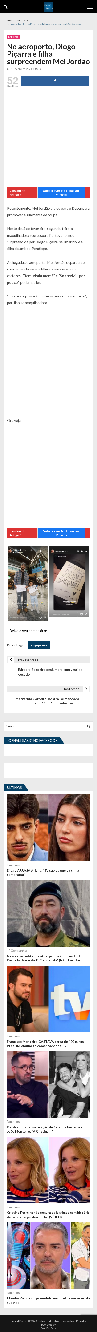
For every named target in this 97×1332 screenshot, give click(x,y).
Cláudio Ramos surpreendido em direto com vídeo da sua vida (48, 1300)
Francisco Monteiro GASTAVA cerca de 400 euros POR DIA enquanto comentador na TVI (45, 1044)
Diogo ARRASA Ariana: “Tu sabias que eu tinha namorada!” (43, 872)
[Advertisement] (48, 138)
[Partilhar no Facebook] (55, 81)
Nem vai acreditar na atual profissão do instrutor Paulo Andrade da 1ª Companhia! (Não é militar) (45, 958)
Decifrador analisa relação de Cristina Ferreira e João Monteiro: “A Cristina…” (44, 1129)
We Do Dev (48, 1328)
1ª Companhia (17, 951)
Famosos (13, 37)
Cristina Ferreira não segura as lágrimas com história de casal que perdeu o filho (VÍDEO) (48, 1214)
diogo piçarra (39, 645)
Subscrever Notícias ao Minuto (61, 193)
